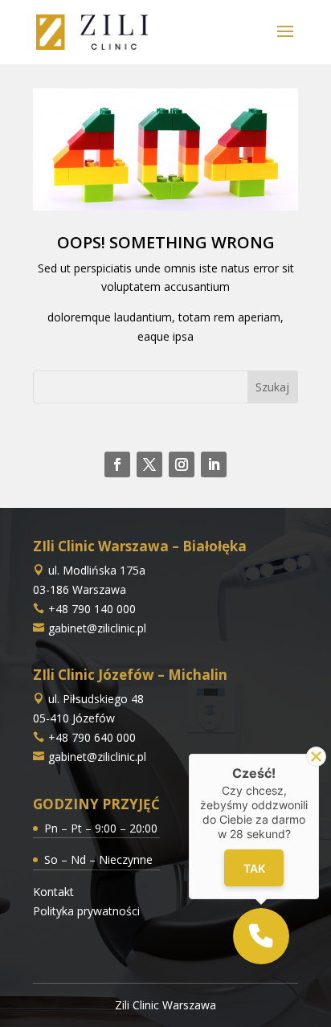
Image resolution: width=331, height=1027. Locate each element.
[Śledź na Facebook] (117, 464)
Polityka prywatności (86, 911)
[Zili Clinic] (92, 31)
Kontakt (53, 891)
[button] (261, 936)
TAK (253, 868)
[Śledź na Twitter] (149, 464)
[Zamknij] (316, 757)
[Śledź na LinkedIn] (214, 464)
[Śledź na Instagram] (181, 464)
